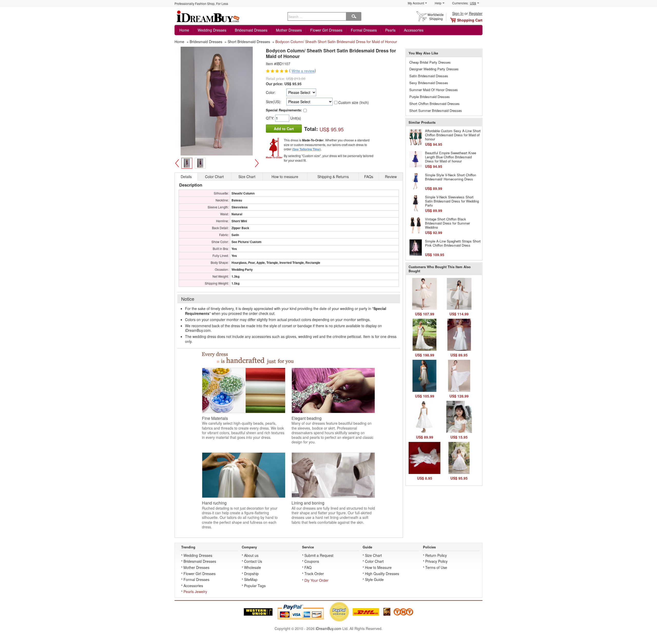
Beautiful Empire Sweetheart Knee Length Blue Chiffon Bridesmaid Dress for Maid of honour (450, 156)
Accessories (413, 30)
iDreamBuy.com (328, 628)
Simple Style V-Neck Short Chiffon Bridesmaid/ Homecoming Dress (450, 176)
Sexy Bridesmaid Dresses (428, 82)
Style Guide (374, 579)
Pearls (390, 30)
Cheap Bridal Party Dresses (430, 62)
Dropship (251, 573)
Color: (271, 92)
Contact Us (253, 561)
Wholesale (252, 567)
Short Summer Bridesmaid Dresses (435, 110)
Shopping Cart (469, 20)
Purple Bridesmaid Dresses (429, 96)
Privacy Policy (436, 561)
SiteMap (250, 579)
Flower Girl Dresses (326, 30)
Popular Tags (255, 585)
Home (184, 30)
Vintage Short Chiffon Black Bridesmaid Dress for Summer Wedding (447, 223)
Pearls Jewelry (195, 591)
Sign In (457, 13)
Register (475, 13)
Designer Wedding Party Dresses (434, 68)
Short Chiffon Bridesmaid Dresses (434, 103)
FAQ (308, 567)
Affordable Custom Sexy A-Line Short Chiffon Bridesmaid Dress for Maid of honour (453, 134)
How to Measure (378, 567)
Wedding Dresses (212, 30)
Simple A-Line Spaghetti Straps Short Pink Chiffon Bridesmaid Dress (453, 243)
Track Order (314, 573)
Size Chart (373, 555)
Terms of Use (436, 567)
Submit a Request (318, 555)
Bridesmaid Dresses (251, 30)
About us (251, 555)
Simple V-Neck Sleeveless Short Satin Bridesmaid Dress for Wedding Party (452, 201)
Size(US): (273, 101)
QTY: (270, 118)
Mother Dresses (289, 30)
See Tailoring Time (306, 149)
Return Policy (436, 555)
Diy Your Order (316, 580)
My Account (416, 3)
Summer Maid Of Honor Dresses (433, 89)
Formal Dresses (364, 30)
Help (438, 3)
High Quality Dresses (382, 573)
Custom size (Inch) (353, 102)
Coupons (311, 561)
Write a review (303, 71)
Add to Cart (284, 128)
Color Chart (374, 561)
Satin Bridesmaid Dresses (428, 75)
